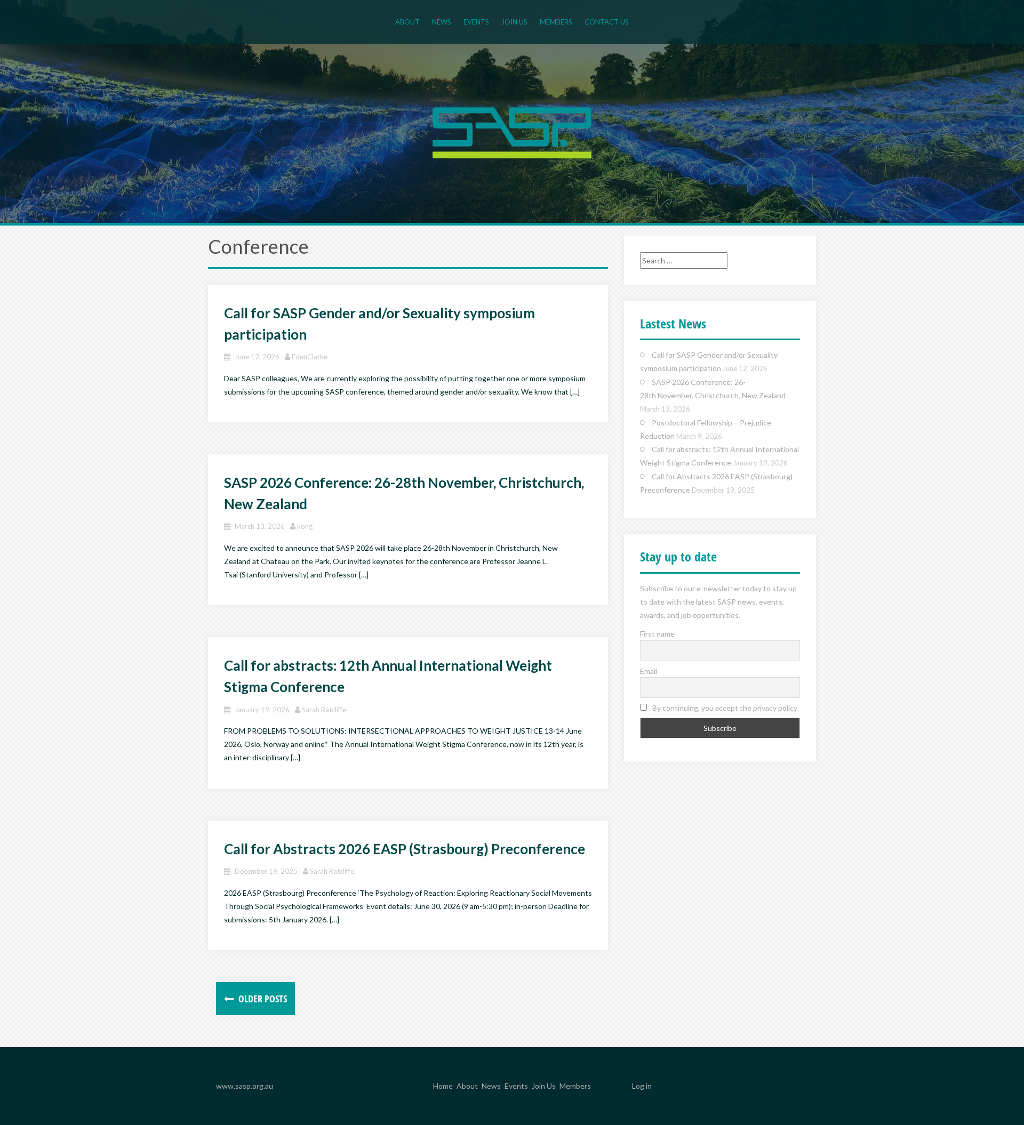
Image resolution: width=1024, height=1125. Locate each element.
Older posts (261, 998)
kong (305, 526)
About (407, 22)
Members (556, 22)
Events (476, 22)
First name (657, 633)
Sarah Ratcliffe (324, 709)
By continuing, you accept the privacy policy (724, 707)
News (441, 22)
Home (443, 1086)
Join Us (514, 22)
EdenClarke (309, 356)
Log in (642, 1085)
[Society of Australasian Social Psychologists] (512, 131)
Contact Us (607, 22)
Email (648, 671)
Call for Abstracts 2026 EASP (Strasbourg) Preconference (404, 848)
